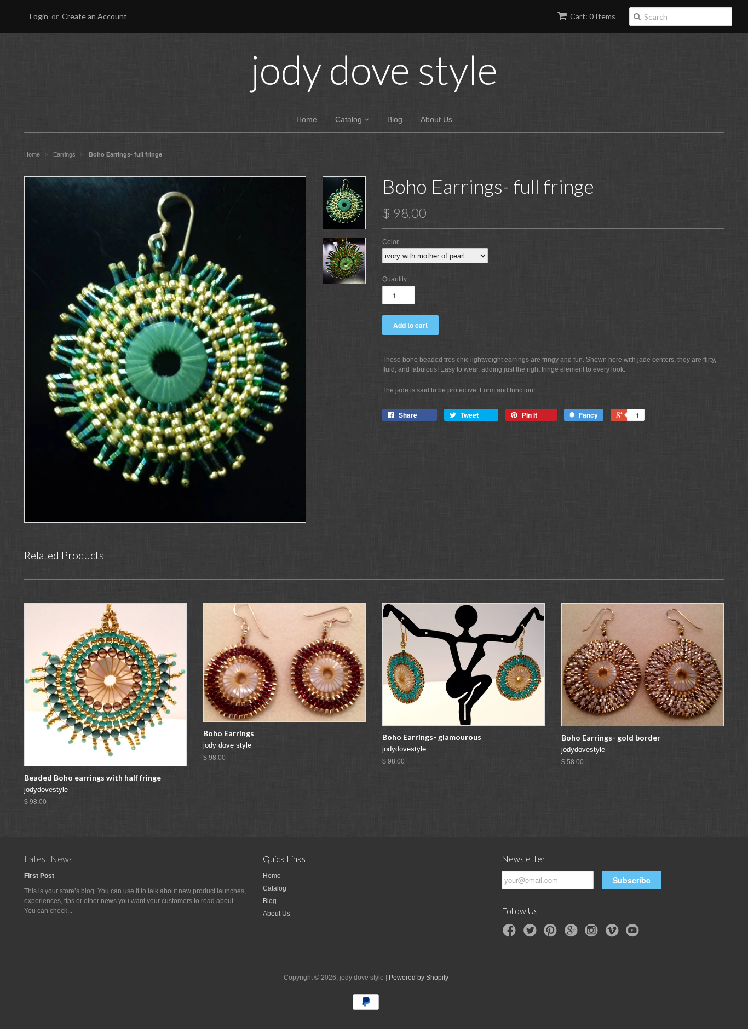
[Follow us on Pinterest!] (552, 934)
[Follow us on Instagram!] (593, 934)
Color (390, 242)
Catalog (349, 119)
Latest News (48, 858)
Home (306, 119)
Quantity (394, 279)
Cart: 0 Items (592, 16)
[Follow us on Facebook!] (511, 934)
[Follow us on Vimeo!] (614, 934)
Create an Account (94, 16)
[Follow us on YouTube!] (634, 934)
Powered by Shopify (418, 977)
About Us (436, 119)
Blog (394, 119)
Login (39, 16)
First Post (39, 876)
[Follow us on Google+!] (573, 934)
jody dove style (374, 69)
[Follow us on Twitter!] (531, 934)
